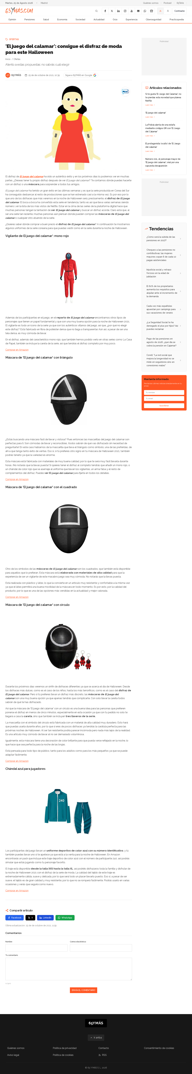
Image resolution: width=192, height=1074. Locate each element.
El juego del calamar (31, 176)
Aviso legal (13, 1055)
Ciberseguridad (153, 19)
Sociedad (80, 19)
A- (161, 11)
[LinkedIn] (118, 11)
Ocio (115, 19)
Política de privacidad (64, 1048)
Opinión (12, 19)
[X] (111, 11)
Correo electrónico (78, 942)
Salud (46, 19)
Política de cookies (63, 1055)
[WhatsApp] (144, 11)
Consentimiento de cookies (159, 1048)
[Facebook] (105, 11)
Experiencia (131, 19)
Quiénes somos (150, 3)
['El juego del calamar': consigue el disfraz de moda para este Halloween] (125, 91)
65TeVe (180, 3)
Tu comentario (11, 955)
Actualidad (99, 19)
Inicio (7, 59)
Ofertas (14, 39)
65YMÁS (16, 75)
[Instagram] (125, 11)
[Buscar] (96, 11)
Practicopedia (177, 19)
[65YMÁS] (7, 75)
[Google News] (151, 11)
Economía (62, 19)
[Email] (138, 11)
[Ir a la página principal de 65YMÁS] (19, 11)
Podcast (167, 3)
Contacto (103, 1048)
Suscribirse (164, 406)
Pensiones (29, 19)
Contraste (179, 11)
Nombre (8, 942)
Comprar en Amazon (16, 349)
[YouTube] (131, 11)
